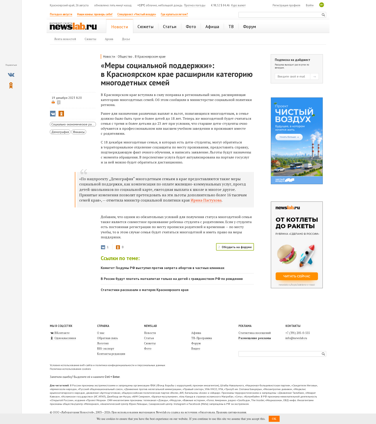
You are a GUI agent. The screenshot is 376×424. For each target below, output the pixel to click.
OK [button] (274, 419)
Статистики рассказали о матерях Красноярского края (144, 290)
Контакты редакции (111, 354)
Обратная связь (107, 338)
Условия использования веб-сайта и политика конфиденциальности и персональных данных (107, 365)
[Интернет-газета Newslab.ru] (75, 26)
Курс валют (238, 5)
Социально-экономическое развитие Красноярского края (73, 124)
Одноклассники (65, 338)
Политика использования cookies (70, 368)
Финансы (79, 132)
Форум (196, 343)
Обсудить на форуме (237, 247)
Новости (109, 56)
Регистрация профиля (286, 5)
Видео (195, 348)
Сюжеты (150, 343)
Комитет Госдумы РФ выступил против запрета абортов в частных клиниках (162, 268)
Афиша (196, 333)
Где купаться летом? (174, 14)
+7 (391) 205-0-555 (297, 333)
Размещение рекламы (254, 338)
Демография (60, 132)
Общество (125, 56)
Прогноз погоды (194, 5)
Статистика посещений (254, 333)
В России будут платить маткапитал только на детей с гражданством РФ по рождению (172, 278)
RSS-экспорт (105, 348)
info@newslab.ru (296, 338)
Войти (310, 5)
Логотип (103, 343)
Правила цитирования (231, 412)
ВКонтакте (62, 333)
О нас (100, 333)
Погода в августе (61, 14)
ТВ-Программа (201, 338)
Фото (147, 348)
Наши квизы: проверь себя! (94, 14)
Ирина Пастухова (206, 200)
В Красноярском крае (150, 56)
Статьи (149, 338)
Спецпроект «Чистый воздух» (136, 14)
